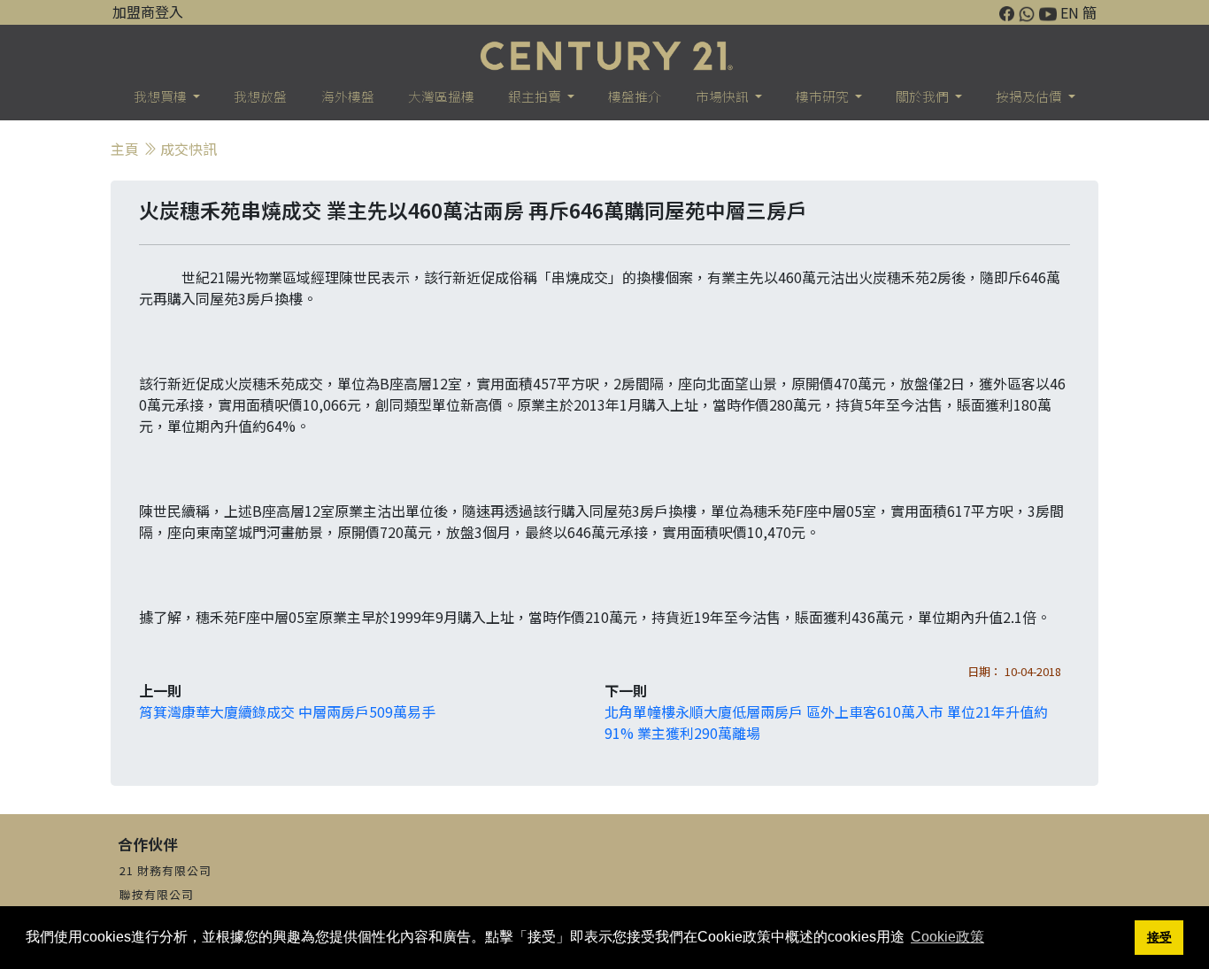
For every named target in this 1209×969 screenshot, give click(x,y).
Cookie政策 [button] (947, 936)
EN (1069, 12)
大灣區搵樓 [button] (441, 96)
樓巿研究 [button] (823, 96)
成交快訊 (188, 148)
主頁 (125, 148)
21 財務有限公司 (165, 870)
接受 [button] (1159, 937)
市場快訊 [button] (723, 96)
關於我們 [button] (923, 96)
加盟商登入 (147, 11)
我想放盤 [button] (260, 96)
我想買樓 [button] (161, 96)
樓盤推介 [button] (634, 96)
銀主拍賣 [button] (536, 96)
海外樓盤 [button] (347, 96)
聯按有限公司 (156, 894)
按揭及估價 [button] (1030, 96)
